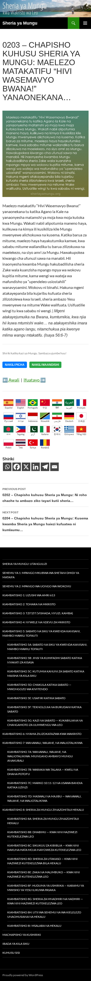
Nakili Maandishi (45, 364)
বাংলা (8, 434)
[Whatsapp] (7, 467)
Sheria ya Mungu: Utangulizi (24, 564)
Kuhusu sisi (11, 952)
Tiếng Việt (81, 434)
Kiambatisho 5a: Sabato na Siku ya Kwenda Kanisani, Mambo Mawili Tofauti (47, 647)
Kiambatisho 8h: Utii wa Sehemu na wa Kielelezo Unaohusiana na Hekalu (44, 914)
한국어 (57, 434)
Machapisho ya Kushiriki (21, 934)
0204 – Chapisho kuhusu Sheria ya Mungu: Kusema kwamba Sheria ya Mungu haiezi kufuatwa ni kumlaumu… (45, 521)
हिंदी (57, 407)
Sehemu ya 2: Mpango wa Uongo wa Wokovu (36, 586)
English (20, 407)
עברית (21, 421)
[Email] (54, 467)
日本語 (81, 421)
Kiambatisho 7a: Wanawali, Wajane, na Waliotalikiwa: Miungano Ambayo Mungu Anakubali (40, 756)
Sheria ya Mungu (19, 23)
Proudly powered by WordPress (22, 975)
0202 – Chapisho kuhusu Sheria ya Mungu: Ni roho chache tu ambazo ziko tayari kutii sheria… (44, 495)
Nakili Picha (15, 364)
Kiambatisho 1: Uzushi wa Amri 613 (28, 595)
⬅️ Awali (10, 380)
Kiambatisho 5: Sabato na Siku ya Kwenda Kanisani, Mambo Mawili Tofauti (41, 633)
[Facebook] (16, 467)
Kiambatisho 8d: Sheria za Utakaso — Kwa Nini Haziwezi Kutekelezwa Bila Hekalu (42, 861)
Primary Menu (85, 23)
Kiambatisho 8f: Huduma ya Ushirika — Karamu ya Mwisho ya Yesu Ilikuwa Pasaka (45, 888)
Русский (8, 421)
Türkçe (33, 447)
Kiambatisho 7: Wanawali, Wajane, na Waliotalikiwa (42, 743)
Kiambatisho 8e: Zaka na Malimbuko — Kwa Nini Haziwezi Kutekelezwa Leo (43, 874)
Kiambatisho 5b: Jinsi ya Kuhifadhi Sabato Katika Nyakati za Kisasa (44, 660)
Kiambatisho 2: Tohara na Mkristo (29, 604)
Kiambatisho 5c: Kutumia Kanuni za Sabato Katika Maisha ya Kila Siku (45, 673)
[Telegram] (45, 467)
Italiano (45, 434)
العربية (69, 407)
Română (45, 447)
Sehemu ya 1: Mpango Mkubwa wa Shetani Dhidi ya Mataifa (40, 575)
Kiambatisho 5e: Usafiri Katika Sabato (36, 698)
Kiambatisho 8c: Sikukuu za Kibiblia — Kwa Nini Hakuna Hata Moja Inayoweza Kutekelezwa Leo (44, 848)
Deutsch (69, 421)
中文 (45, 407)
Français (81, 407)
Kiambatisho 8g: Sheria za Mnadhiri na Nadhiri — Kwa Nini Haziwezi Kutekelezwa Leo (45, 901)
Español (8, 407)
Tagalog (21, 434)
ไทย (21, 447)
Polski (8, 447)
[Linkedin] (35, 467)
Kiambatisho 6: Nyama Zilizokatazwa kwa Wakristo (42, 734)
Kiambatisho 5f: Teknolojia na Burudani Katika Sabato (44, 709)
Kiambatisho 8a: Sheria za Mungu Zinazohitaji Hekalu (43, 821)
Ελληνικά (69, 434)
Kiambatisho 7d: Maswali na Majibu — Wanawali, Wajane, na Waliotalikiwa (44, 798)
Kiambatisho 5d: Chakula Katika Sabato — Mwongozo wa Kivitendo (39, 687)
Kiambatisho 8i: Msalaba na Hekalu (34, 925)
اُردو (33, 434)
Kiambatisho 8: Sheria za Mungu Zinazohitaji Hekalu (43, 810)
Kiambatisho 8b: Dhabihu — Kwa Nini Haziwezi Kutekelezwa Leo (42, 834)
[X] (26, 467)
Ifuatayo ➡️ (35, 380)
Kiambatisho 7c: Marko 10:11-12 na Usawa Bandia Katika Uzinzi (45, 785)
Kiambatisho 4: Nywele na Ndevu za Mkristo (36, 622)
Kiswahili (45, 421)
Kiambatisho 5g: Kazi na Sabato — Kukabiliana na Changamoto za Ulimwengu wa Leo (45, 723)
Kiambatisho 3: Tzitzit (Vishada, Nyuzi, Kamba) (37, 613)
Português (33, 407)
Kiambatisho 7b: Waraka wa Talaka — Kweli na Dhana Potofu (42, 772)
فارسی (57, 421)
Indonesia (33, 421)
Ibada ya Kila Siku (15, 943)
